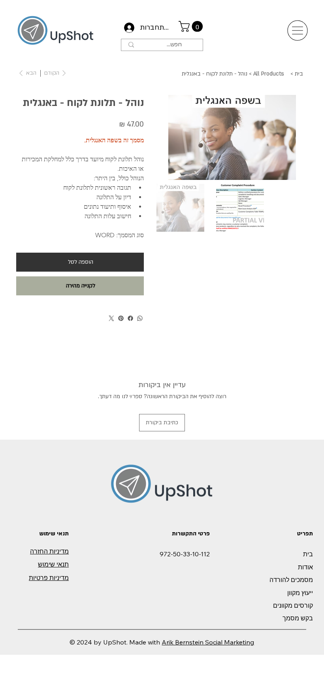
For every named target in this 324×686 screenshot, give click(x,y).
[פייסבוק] (130, 318)
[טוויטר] (111, 318)
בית (308, 554)
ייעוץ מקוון (300, 593)
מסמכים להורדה (291, 580)
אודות (305, 567)
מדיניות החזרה (49, 551)
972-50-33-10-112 (185, 554)
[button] (192, 26)
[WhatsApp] (140, 318)
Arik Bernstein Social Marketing (208, 642)
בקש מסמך (298, 618)
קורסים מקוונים (293, 605)
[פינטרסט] (121, 318)
